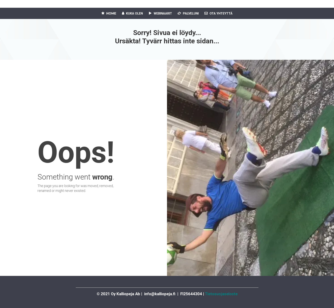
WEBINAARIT (163, 13)
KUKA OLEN (134, 13)
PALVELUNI (191, 13)
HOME (111, 13)
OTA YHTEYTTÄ (221, 13)
